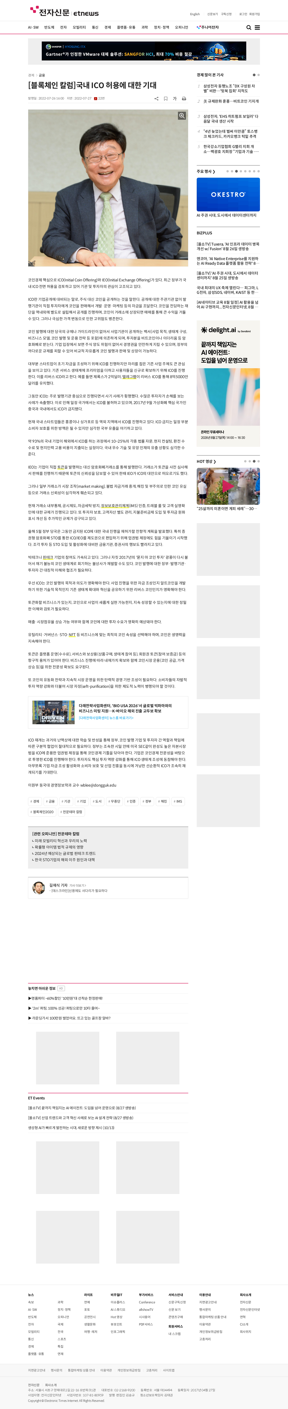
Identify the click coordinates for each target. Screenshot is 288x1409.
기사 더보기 (76, 886)
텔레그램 (129, 377)
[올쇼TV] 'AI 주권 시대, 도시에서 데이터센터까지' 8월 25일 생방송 (227, 275)
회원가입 (254, 14)
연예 (87, 1302)
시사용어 (145, 1317)
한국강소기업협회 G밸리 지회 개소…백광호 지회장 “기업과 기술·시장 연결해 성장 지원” (231, 149)
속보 (31, 1302)
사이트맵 (169, 1370)
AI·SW (33, 27)
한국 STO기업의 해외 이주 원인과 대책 (65, 860)
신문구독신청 (177, 1302)
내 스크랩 (174, 1334)
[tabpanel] (228, 119)
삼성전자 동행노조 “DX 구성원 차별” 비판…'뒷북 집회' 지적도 (229, 88)
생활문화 (90, 1324)
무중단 (115, 801)
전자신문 (246, 1302)
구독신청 (226, 14)
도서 (98, 801)
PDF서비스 (146, 1324)
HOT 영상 (206, 461)
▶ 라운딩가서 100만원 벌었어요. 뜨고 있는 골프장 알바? (69, 1018)
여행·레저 (90, 1332)
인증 (133, 801)
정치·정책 (161, 27)
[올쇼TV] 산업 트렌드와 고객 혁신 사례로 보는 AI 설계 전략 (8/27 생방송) (80, 1118)
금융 (42, 75)
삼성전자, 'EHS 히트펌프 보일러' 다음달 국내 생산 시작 (230, 119)
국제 (60, 1324)
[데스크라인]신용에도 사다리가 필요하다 (79, 891)
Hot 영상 (116, 1317)
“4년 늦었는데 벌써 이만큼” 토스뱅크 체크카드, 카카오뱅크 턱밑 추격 (230, 134)
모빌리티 (79, 27)
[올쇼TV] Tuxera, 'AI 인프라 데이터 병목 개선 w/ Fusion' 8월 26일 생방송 (228, 246)
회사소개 (51, 1385)
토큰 (60, 467)
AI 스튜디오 (118, 1310)
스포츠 (62, 1339)
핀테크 (48, 557)
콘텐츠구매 (175, 1317)
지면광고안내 (208, 1302)
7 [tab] (254, 171)
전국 (60, 1332)
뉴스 (31, 1295)
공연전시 (90, 1317)
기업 (83, 801)
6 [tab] (250, 171)
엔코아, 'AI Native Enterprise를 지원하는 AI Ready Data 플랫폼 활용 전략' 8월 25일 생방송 (228, 263)
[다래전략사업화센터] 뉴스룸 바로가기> (106, 718)
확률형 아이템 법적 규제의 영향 (59, 847)
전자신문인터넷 (250, 1310)
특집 (60, 1347)
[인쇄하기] (184, 98)
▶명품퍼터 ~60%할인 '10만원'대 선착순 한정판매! (65, 998)
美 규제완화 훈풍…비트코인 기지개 (231, 101)
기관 (67, 801)
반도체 (49, 27)
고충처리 (205, 1339)
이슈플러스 (118, 1302)
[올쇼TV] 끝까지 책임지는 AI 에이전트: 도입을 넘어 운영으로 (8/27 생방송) (82, 1108)
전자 (63, 27)
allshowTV (146, 1310)
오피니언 (181, 27)
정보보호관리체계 (115, 506)
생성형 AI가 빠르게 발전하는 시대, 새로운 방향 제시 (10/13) (71, 1128)
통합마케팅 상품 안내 (212, 1317)
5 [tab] (245, 171)
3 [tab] (236, 171)
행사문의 (205, 1310)
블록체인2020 (43, 812)
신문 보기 (174, 1310)
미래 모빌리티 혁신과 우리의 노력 (61, 841)
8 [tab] (258, 171)
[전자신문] (64, 10)
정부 (148, 801)
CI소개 (244, 1324)
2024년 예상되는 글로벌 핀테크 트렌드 (65, 853)
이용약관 (205, 1324)
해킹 (164, 801)
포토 (87, 1310)
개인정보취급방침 (210, 1332)
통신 (95, 27)
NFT (72, 635)
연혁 (243, 1317)
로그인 (243, 14)
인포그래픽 (118, 1332)
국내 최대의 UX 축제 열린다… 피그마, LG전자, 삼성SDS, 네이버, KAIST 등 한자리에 (227, 293)
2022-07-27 (89, 98)
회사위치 (246, 1332)
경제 (107, 27)
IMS (179, 801)
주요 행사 (206, 171)
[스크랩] (166, 99)
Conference (147, 1302)
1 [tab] (254, 75)
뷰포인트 (116, 1324)
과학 (144, 27)
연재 (60, 1354)
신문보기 (212, 14)
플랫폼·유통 (126, 27)
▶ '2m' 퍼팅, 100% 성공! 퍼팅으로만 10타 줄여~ (64, 1008)
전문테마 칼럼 (72, 812)
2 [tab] (258, 75)
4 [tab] (241, 171)
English (195, 14)
